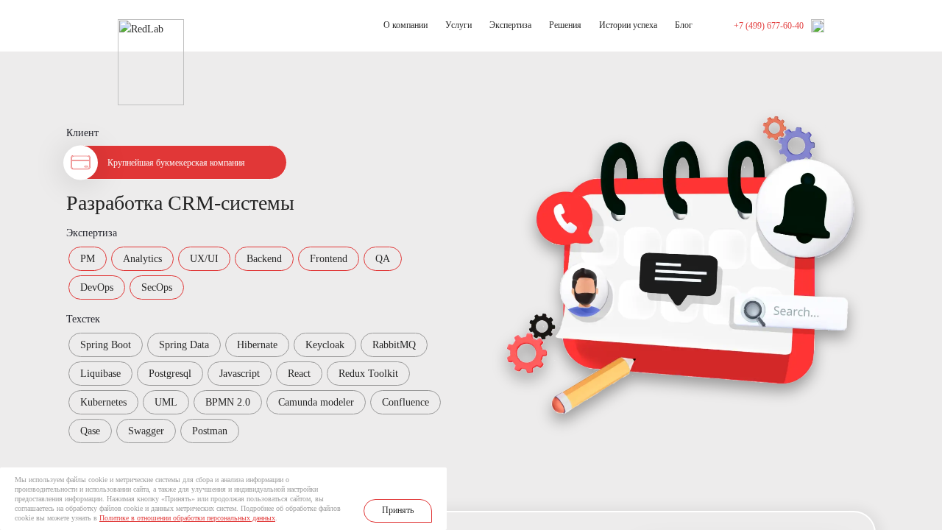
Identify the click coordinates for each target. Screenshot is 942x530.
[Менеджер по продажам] (818, 26)
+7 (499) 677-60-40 (769, 26)
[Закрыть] (435, 479)
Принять (398, 510)
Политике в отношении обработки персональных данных (187, 518)
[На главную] (151, 27)
